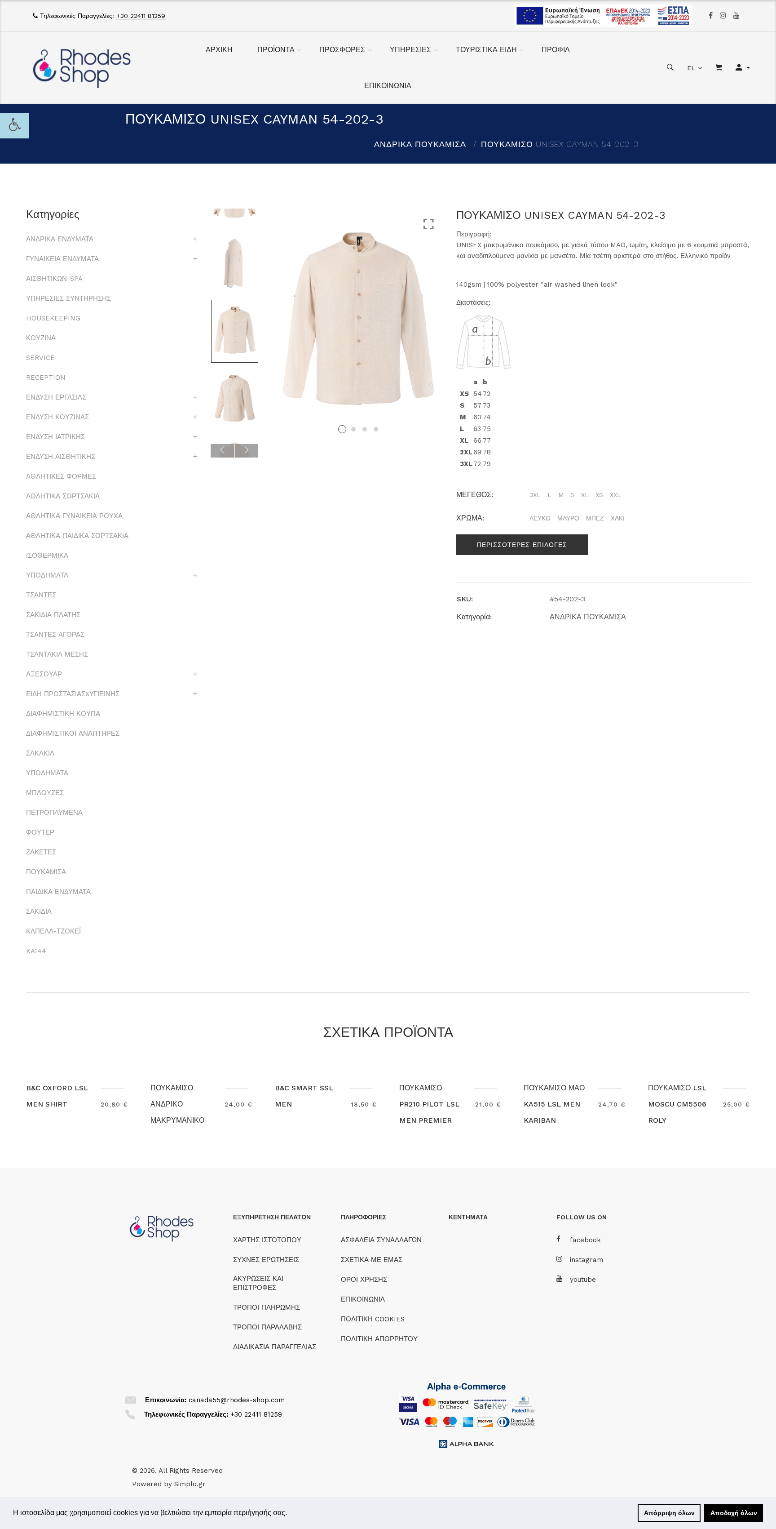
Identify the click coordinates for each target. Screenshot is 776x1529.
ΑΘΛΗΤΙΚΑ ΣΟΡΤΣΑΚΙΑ (63, 496)
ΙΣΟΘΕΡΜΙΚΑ (47, 555)
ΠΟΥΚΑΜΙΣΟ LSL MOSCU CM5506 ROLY (677, 1104)
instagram (586, 1260)
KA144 (36, 951)
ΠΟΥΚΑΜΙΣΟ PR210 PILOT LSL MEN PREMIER (429, 1104)
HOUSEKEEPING (53, 318)
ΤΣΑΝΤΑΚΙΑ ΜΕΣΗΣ (57, 654)
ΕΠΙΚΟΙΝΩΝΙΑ (387, 85)
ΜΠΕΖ (595, 518)
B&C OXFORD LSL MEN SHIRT (57, 1096)
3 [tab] (364, 429)
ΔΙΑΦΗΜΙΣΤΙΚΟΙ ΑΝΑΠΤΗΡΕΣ (72, 733)
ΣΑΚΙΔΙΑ (39, 911)
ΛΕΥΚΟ (540, 518)
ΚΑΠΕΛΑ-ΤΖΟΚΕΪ (53, 931)
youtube (583, 1280)
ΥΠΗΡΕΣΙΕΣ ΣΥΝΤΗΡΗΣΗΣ (68, 298)
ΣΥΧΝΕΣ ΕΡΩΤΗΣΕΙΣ (266, 1260)
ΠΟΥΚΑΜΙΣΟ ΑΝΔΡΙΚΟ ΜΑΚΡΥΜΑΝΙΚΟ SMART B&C (177, 1112)
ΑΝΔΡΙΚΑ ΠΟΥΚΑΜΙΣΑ (420, 144)
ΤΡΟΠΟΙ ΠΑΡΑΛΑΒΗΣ (267, 1327)
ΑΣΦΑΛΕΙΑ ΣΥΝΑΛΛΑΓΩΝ (381, 1240)
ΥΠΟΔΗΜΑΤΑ (47, 575)
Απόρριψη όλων (669, 1512)
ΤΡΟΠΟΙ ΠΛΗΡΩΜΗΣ (266, 1307)
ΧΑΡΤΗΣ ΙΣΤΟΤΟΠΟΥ (267, 1240)
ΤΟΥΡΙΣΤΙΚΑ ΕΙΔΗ (486, 49)
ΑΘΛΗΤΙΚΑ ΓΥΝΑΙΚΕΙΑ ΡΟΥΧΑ (74, 516)
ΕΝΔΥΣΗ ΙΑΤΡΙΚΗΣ (55, 437)
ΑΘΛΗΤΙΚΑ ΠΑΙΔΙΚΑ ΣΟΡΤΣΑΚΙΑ (77, 536)
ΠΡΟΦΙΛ (556, 49)
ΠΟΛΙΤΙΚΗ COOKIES (373, 1319)
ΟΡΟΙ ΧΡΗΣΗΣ (364, 1280)
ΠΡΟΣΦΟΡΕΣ (342, 49)
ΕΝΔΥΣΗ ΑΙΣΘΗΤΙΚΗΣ (60, 457)
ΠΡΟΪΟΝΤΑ (276, 49)
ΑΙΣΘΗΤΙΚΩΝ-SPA (54, 279)
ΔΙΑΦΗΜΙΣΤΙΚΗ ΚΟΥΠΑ (63, 714)
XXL (615, 494)
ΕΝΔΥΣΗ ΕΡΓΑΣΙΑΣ (56, 397)
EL (691, 67)
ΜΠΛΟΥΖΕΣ (45, 793)
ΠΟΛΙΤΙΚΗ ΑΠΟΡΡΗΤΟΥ (379, 1339)
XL (585, 494)
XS (599, 494)
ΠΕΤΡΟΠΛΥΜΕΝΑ (54, 813)
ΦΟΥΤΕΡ (40, 832)
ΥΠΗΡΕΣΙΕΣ (410, 49)
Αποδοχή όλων (733, 1512)
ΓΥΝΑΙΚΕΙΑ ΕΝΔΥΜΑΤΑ (62, 259)
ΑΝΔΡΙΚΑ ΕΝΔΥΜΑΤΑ (59, 239)
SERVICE (40, 358)
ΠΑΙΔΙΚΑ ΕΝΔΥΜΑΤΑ (58, 892)
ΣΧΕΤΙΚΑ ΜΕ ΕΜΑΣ (371, 1260)
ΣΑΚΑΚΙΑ (40, 753)
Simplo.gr (190, 1484)
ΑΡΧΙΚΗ (219, 49)
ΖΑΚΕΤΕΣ (41, 852)
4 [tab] (376, 429)
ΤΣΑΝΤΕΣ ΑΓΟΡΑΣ (55, 635)
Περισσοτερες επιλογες (522, 544)
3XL (535, 494)
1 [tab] (342, 429)
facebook (585, 1240)
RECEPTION (46, 377)
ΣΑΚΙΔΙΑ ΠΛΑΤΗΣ (53, 615)
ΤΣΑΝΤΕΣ (41, 595)
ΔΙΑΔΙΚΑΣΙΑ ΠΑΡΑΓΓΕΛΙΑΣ (274, 1347)
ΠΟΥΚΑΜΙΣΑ (46, 872)
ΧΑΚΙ (618, 518)
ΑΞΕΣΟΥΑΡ (44, 674)
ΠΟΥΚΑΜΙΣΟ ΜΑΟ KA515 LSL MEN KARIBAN (554, 1104)
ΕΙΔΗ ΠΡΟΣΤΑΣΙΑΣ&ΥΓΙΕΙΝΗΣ (72, 694)
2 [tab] (353, 429)
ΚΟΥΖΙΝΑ (41, 338)
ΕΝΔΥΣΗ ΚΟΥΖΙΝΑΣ (57, 417)
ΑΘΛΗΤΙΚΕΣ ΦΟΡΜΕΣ (61, 476)
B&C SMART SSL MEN (304, 1096)
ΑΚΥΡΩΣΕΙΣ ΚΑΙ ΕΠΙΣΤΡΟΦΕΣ (258, 1283)
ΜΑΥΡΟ (568, 518)
